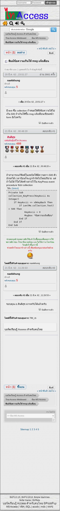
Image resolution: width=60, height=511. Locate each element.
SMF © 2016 (27, 497)
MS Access (12, 506)
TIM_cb (33, 318)
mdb (43, 506)
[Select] (15, 188)
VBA (22, 506)
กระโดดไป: (50, 412)
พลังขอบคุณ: (11, 87)
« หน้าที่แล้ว (42, 48)
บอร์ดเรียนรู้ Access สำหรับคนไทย (23, 503)
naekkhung (13, 80)
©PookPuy (50, 503)
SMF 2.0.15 (15, 497)
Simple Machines (42, 497)
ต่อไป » (52, 48)
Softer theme (25, 500)
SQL (28, 506)
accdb (35, 506)
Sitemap (24, 429)
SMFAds (36, 500)
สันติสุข (11, 137)
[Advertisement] (31, 359)
